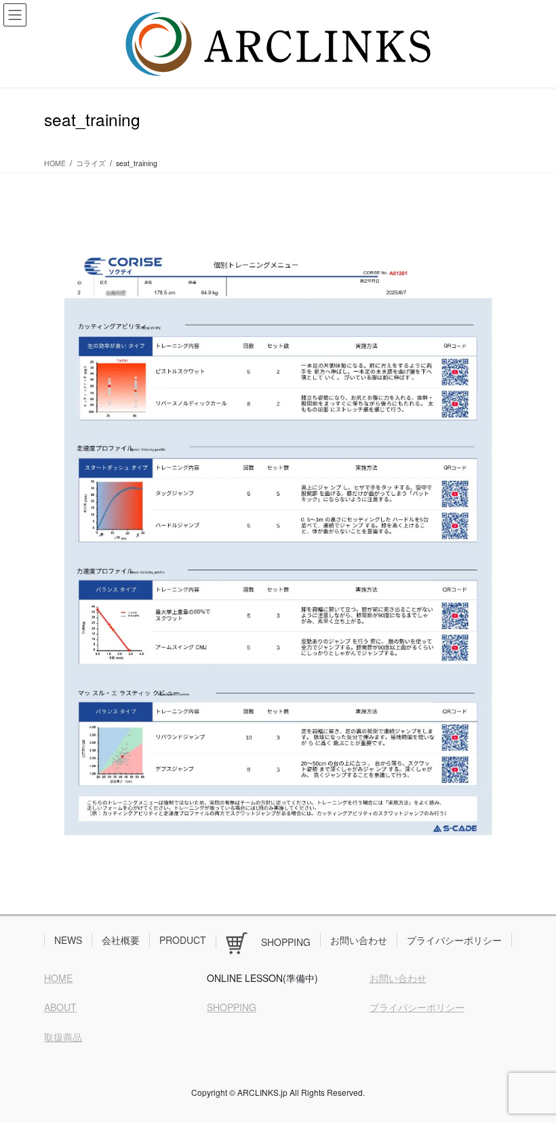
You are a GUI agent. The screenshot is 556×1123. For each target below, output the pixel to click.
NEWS (68, 940)
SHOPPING (231, 1007)
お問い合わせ (358, 940)
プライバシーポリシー (454, 940)
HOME (58, 978)
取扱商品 (63, 1037)
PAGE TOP (530, 1076)
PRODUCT (182, 940)
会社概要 (121, 940)
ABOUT (60, 1007)
